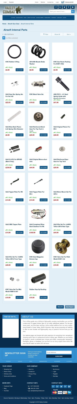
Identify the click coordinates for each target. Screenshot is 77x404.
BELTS (30, 361)
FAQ (29, 376)
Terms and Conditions (10, 376)
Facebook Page (8, 386)
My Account (56, 369)
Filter (46, 34)
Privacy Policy (32, 374)
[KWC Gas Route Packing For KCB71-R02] (62, 51)
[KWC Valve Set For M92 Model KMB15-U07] (14, 279)
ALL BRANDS (69, 361)
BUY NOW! (20, 70)
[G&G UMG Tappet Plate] (14, 214)
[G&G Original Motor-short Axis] (38, 149)
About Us (30, 369)
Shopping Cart (8, 369)
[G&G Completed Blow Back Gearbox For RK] (38, 214)
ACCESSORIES (57, 361)
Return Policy (7, 371)
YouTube (6, 390)
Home (36, 2)
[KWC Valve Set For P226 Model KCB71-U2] (62, 246)
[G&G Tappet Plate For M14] (38, 181)
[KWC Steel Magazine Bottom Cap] (38, 246)
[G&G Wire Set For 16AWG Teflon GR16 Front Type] (14, 246)
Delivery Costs (8, 374)
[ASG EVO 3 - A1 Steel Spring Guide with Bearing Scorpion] (62, 84)
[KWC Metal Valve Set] (38, 84)
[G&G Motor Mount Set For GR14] (62, 181)
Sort (68, 34)
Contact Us (50, 2)
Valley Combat (13, 10)
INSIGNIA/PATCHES (43, 361)
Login (5, 2)
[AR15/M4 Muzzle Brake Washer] (38, 51)
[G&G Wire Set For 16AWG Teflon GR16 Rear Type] (62, 214)
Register (11, 2)
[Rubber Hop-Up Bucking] (38, 279)
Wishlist (43, 2)
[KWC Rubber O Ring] (14, 51)
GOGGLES (20, 361)
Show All (57, 34)
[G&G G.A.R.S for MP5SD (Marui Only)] (14, 149)
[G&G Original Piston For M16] (62, 116)
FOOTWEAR (8, 361)
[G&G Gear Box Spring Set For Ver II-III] (14, 84)
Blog (5, 388)
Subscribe (59, 356)
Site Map (55, 376)
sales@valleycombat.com (37, 390)
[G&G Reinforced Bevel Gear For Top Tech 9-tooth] (38, 116)
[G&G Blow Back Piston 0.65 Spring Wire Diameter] (14, 116)
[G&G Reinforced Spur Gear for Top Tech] (62, 149)
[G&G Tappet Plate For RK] (14, 181)
